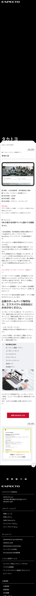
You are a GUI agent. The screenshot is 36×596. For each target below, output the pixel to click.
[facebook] (13, 479)
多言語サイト (17, 152)
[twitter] (18, 479)
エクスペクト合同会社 (9, 492)
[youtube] (27, 479)
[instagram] (22, 479)
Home (3, 145)
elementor (7, 220)
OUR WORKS (10, 145)
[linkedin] (9, 479)
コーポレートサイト (8, 152)
